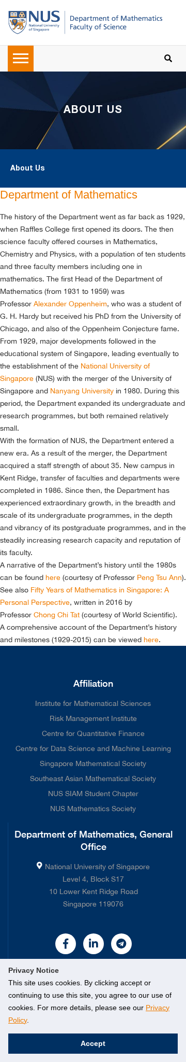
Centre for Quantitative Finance (93, 733)
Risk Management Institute (93, 718)
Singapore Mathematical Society (93, 763)
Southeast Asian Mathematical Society (93, 778)
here (53, 577)
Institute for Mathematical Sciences (93, 703)
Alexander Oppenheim (70, 304)
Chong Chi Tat (57, 615)
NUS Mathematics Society (93, 808)
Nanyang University (82, 391)
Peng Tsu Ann (159, 577)
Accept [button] (93, 1043)
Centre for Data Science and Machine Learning (93, 748)
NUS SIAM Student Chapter (93, 793)
